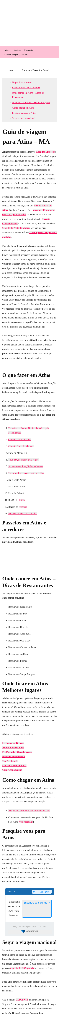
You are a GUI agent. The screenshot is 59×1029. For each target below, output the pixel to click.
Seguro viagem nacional (23, 118)
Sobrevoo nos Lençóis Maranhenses (25, 466)
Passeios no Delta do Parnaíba (22, 513)
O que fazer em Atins (22, 82)
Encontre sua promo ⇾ (37, 902)
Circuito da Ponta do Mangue (16, 228)
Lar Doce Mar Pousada (14, 765)
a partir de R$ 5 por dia (22, 968)
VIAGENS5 (22, 999)
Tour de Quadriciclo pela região (23, 459)
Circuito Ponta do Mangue (21, 446)
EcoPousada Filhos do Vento (17, 752)
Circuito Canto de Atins (19, 439)
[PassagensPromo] (30, 932)
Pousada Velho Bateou (13, 756)
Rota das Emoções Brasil (35, 70)
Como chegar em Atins (23, 107)
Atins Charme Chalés (13, 747)
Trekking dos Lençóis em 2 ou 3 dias (26, 473)
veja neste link (26, 821)
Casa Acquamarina (12, 770)
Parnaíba (23, 507)
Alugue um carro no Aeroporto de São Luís (29, 810)
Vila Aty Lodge (10, 761)
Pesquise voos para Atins (24, 113)
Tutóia (22, 500)
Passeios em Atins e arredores (26, 87)
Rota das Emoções (45, 151)
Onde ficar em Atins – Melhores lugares (31, 102)
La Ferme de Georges (13, 743)
